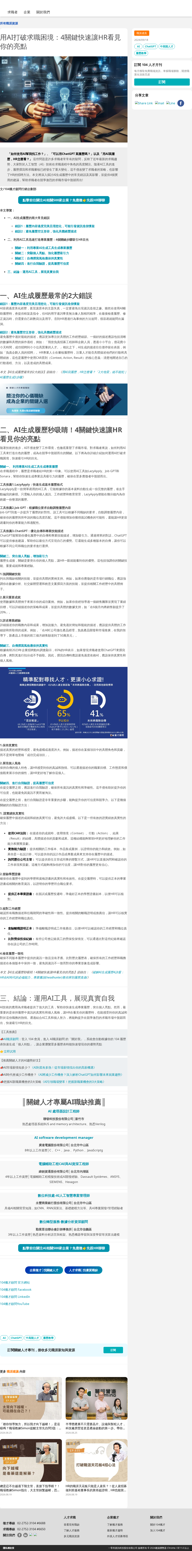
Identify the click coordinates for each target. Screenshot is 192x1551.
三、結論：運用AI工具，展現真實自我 (33, 272)
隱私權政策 (8, 1548)
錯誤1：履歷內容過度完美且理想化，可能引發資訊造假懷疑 (55, 226)
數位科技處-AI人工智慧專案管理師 (64, 1195)
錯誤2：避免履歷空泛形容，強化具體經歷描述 (46, 231)
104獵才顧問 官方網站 (15, 1282)
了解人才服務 (72, 1530)
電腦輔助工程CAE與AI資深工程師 (64, 1163)
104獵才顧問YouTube (14, 1304)
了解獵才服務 (115, 1524)
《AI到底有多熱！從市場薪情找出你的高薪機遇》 (63, 1067)
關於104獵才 (157, 1524)
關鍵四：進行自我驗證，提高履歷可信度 (42, 263)
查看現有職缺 (72, 1524)
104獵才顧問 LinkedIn (15, 1297)
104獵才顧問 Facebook (16, 1290)
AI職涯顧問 (11, 1039)
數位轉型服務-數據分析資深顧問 (64, 1221)
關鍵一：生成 (43, 248)
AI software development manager (63, 1137)
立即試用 (10, 1051)
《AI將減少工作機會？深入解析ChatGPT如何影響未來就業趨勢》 (80, 1075)
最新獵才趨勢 (115, 1530)
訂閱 (162, 82)
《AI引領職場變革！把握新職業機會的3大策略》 (73, 1082)
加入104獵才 (157, 1530)
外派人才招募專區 (117, 1536)
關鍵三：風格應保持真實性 (39, 258)
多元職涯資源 (72, 1536)
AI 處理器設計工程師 (64, 1111)
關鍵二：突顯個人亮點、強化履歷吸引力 (42, 253)
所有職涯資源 (9, 23)
